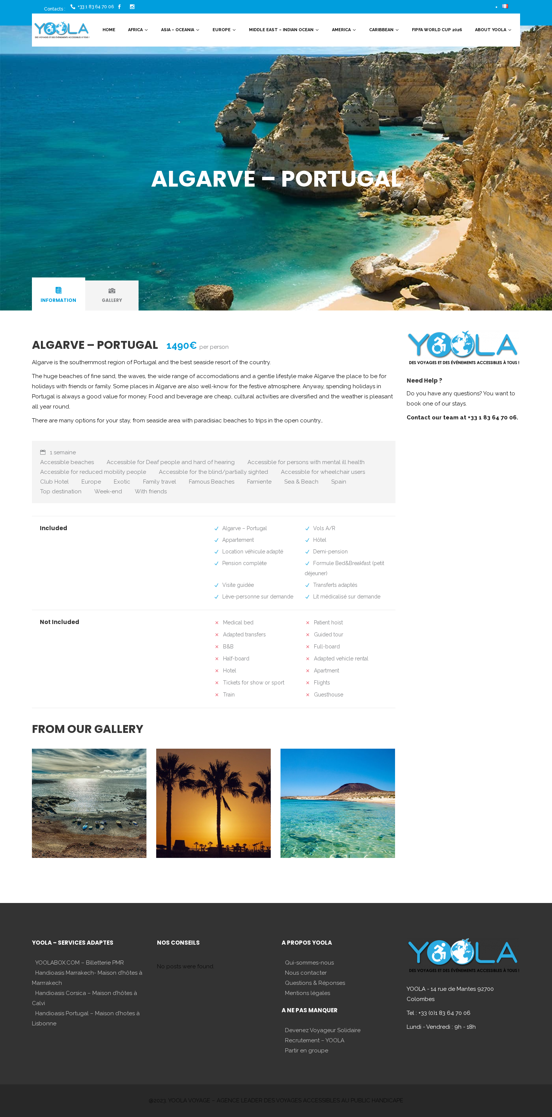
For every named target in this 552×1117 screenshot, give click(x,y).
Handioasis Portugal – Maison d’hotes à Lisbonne (86, 1018)
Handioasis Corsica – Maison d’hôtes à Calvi (84, 998)
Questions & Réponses (315, 983)
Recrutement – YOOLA (314, 1040)
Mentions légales (307, 993)
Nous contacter (306, 972)
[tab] (58, 295)
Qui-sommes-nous (309, 962)
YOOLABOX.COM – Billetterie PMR (79, 962)
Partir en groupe (306, 1050)
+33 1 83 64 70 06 (96, 6)
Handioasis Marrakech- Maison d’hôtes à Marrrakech (87, 977)
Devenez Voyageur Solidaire (322, 1030)
